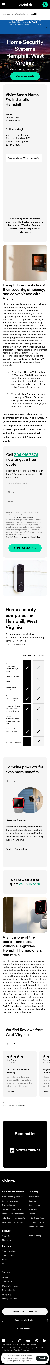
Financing (6, 1240)
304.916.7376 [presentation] (45, 4)
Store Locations (35, 1205)
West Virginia (20, 14)
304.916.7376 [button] (13, 145)
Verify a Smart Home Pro (23, 1312)
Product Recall (41, 1348)
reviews (8, 1105)
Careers (32, 1214)
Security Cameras (10, 1201)
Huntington (23, 222)
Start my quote (31, 158)
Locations (6, 14)
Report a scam (23, 1329)
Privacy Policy (35, 537)
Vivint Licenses (7, 1350)
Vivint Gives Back (36, 1218)
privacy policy (13, 1361)
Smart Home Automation (13, 1214)
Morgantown (37, 222)
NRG (4, 1264)
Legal (32, 1348)
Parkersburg (14, 225)
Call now (39, 24)
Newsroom (33, 1210)
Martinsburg (25, 229)
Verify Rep (6, 1295)
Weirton (13, 229)
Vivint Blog (7, 1236)
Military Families (9, 1290)
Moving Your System (11, 1286)
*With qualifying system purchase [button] (19, 24)
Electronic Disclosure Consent (22, 517)
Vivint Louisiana (9, 1251)
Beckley (36, 229)
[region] (25, 1358)
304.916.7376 (13, 121)
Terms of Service (20, 537)
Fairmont (36, 225)
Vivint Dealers (8, 1255)
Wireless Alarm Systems (12, 1222)
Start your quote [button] (25, 76)
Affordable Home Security (13, 1218)
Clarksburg (25, 232)
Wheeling (26, 225)
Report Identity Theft (23, 1320)
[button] (3, 4)
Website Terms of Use (22, 1350)
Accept (42, 1358)
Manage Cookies (9, 1299)
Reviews (32, 1201)
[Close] (4, 1358)
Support (5, 1278)
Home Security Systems (12, 1197)
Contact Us (7, 1282)
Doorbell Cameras (10, 1205)
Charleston (11, 222)
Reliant (5, 1260)
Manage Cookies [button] (24, 1361)
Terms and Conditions (9, 1348)
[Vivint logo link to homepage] (25, 4)
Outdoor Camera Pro (11, 1210)
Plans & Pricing (35, 1236)
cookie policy (25, 1358)
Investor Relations (36, 1227)
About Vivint (34, 1197)
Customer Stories (36, 1222)
